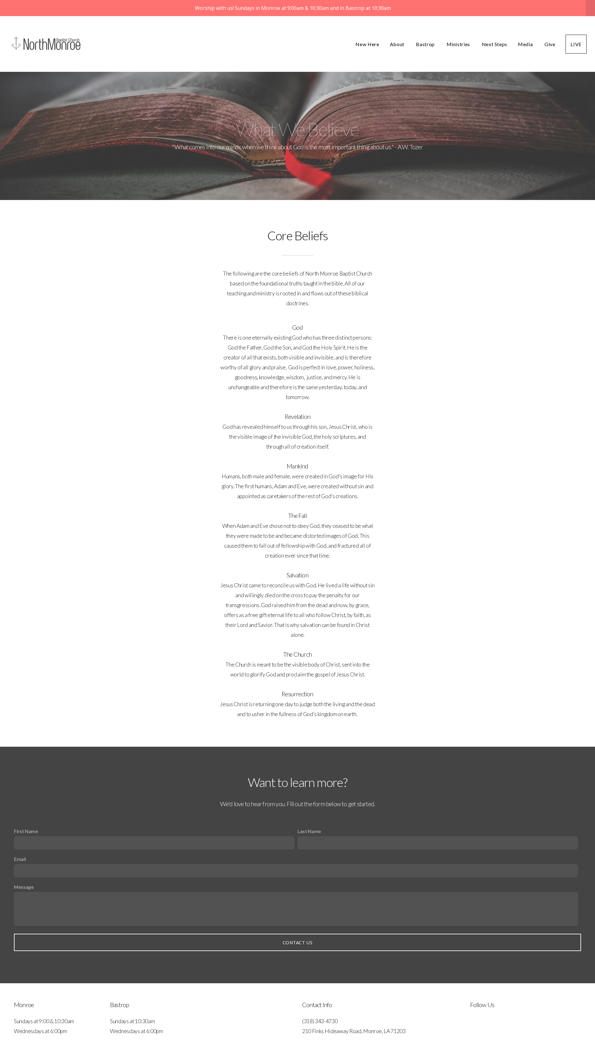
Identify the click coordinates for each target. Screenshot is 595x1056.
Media (526, 44)
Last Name (309, 831)
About (398, 44)
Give (549, 44)
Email (20, 859)
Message (24, 887)
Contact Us (297, 942)
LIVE (576, 44)
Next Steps (494, 44)
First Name (26, 831)
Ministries (459, 44)
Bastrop (426, 44)
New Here (367, 44)
